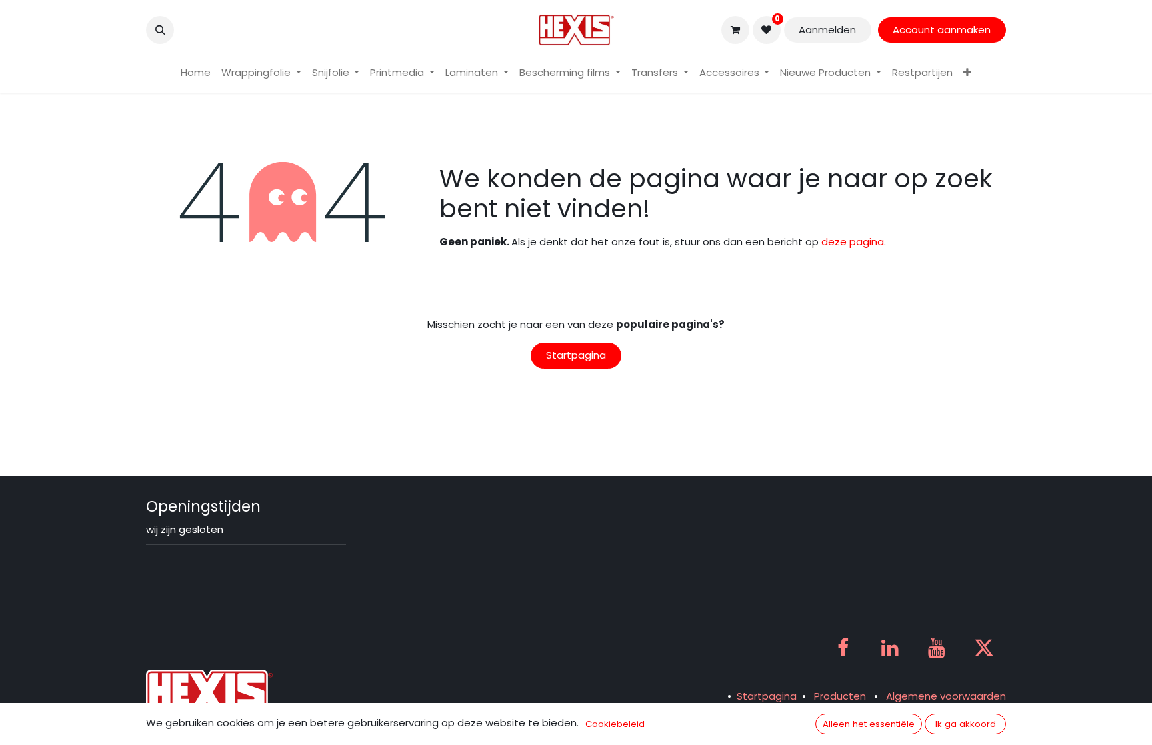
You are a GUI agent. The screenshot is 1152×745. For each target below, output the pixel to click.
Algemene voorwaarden (946, 696)
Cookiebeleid (615, 724)
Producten (840, 696)
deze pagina (852, 242)
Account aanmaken (942, 30)
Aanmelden (827, 30)
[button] (160, 30)
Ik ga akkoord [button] (965, 724)
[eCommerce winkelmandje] (735, 30)
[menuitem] (195, 73)
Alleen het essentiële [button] (869, 724)
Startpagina (576, 355)
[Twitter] (984, 648)
